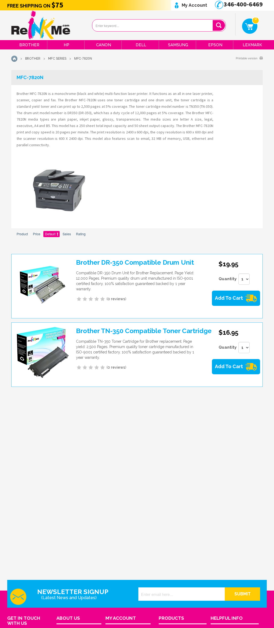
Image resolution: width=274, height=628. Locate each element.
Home (14, 59)
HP (66, 45)
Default (50, 234)
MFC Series (57, 58)
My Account (194, 5)
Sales (67, 234)
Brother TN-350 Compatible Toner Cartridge (144, 331)
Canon (103, 45)
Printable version (246, 58)
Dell (141, 45)
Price (36, 234)
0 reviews (116, 299)
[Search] (219, 25)
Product (22, 234)
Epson (215, 45)
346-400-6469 (242, 4)
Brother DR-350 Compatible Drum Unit (135, 262)
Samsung (178, 45)
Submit (242, 593)
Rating (81, 234)
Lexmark (252, 45)
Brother (29, 45)
